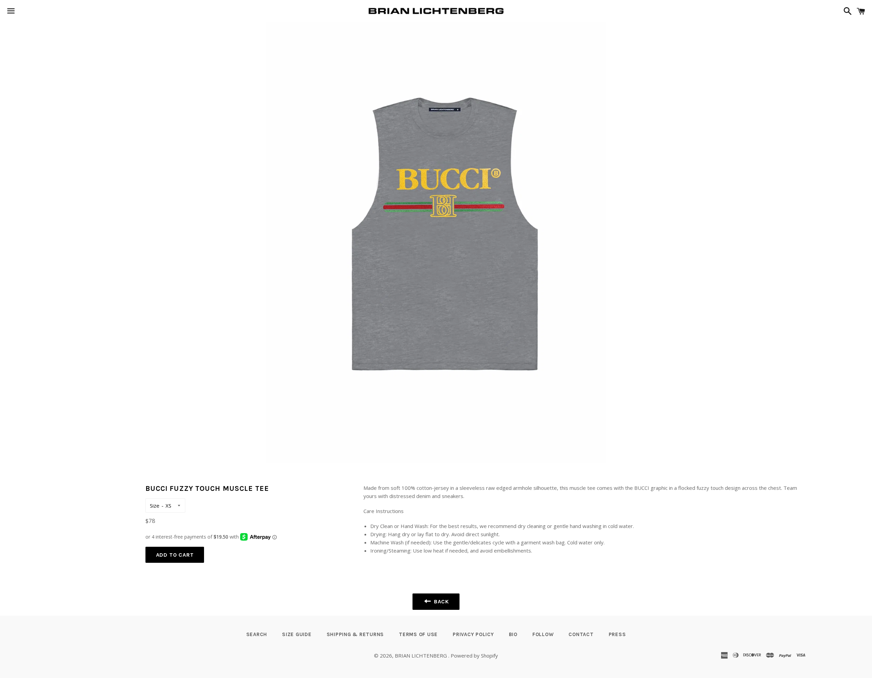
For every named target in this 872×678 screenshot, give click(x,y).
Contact (581, 634)
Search (256, 634)
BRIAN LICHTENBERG (421, 655)
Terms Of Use (418, 634)
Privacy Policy (473, 634)
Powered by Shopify (474, 655)
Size (154, 505)
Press (617, 634)
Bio (513, 634)
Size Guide (297, 634)
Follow (543, 634)
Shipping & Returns (355, 634)
